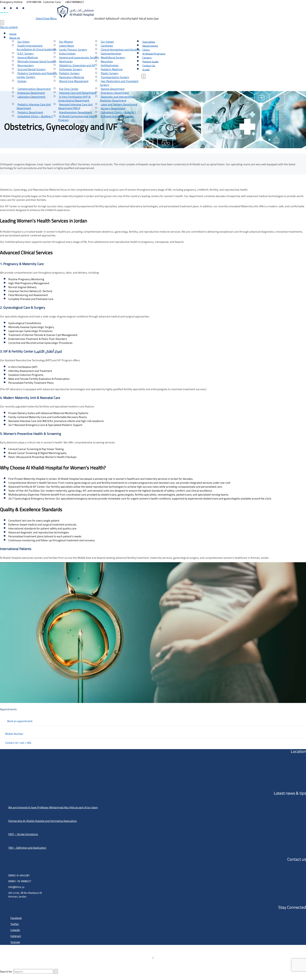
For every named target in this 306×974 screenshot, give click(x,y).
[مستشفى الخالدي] (75, 18)
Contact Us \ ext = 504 (18, 742)
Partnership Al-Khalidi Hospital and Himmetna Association (42, 820)
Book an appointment (19, 721)
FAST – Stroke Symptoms (23, 834)
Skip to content (9, 27)
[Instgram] (29, 8)
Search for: (6, 971)
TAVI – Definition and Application (27, 847)
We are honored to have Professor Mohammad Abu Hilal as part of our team (53, 807)
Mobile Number (14, 733)
